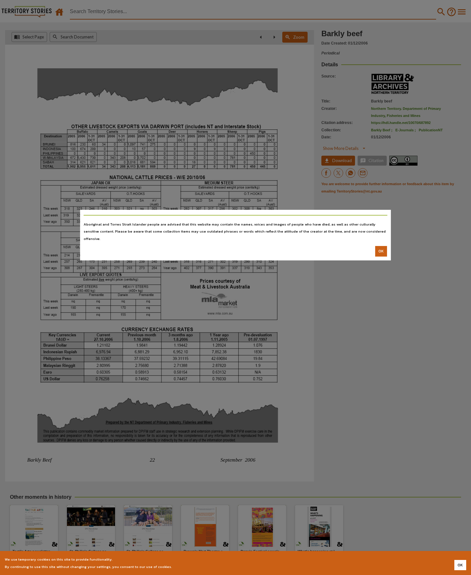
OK (381, 251)
